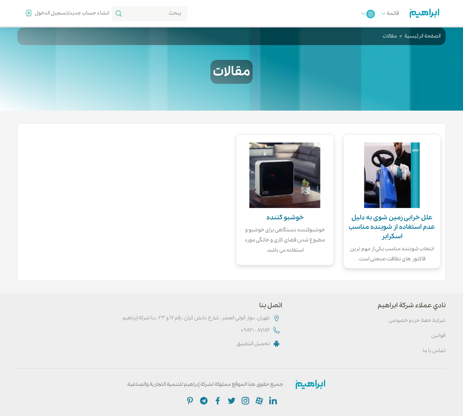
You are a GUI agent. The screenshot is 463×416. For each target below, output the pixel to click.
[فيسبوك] (217, 400)
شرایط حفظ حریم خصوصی (417, 320)
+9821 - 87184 (255, 330)
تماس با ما (434, 350)
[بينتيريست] (190, 400)
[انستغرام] (244, 400)
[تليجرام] (203, 400)
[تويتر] (230, 400)
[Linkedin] (258, 400)
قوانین (438, 335)
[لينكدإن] (272, 400)
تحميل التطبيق (253, 343)
